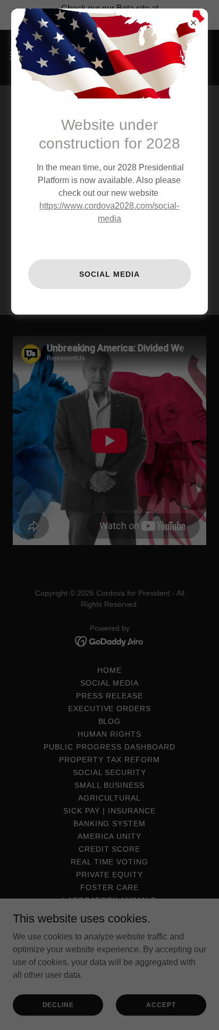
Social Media (109, 274)
